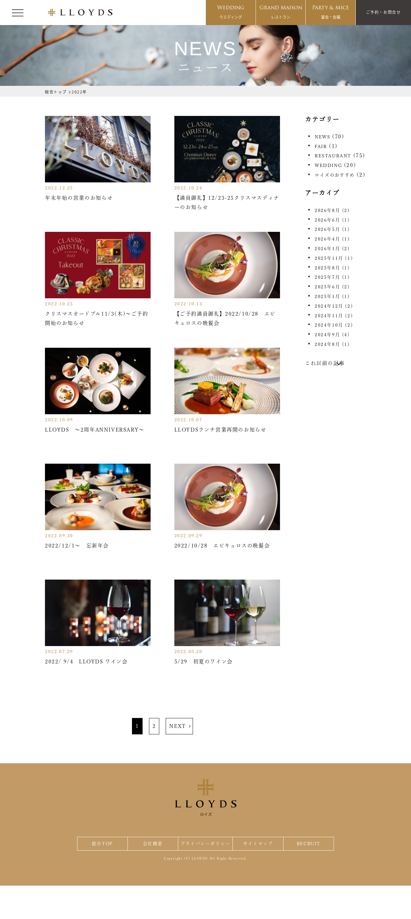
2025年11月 (334, 258)
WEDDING (328, 165)
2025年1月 (332, 296)
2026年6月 (332, 220)
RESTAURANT (333, 155)
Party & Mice (330, 12)
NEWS (322, 137)
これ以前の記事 (325, 363)
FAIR (321, 146)
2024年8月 (332, 344)
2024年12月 (334, 306)
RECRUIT (308, 843)
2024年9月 (332, 334)
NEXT (177, 726)
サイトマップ (258, 843)
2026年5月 (332, 229)
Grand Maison (280, 12)
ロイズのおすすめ (335, 175)
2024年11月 (334, 315)
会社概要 (153, 843)
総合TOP (102, 843)
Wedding (230, 12)
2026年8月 (332, 210)
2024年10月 (334, 325)
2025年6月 (332, 286)
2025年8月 (332, 268)
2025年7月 (332, 277)
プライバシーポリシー (205, 843)
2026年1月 (332, 248)
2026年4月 (332, 239)
